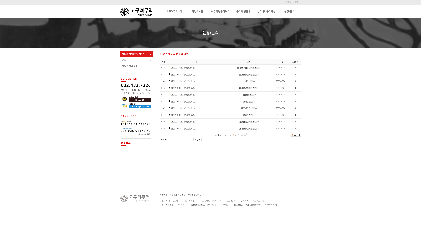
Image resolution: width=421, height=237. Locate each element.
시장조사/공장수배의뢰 (134, 54)
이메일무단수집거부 (196, 195)
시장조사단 (197, 11)
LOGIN (288, 2)
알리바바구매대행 (266, 11)
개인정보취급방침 (177, 195)
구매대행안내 (243, 11)
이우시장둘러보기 (220, 11)
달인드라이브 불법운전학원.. (183, 68)
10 (238, 135)
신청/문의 (289, 11)
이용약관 (163, 195)
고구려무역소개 (174, 11)
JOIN (297, 2)
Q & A (125, 60)
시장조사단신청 (130, 66)
